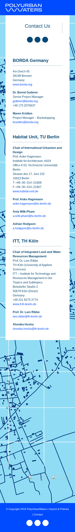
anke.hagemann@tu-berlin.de (32, 203)
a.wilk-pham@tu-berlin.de (29, 215)
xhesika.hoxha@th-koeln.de (31, 328)
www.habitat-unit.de (25, 191)
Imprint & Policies (59, 509)
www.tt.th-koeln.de (24, 304)
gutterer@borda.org (25, 101)
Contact (38, 514)
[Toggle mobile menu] (68, 5)
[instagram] (45, 40)
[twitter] (37, 40)
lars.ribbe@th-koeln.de (27, 316)
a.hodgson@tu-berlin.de (28, 228)
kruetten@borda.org (25, 122)
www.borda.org (22, 84)
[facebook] (30, 40)
